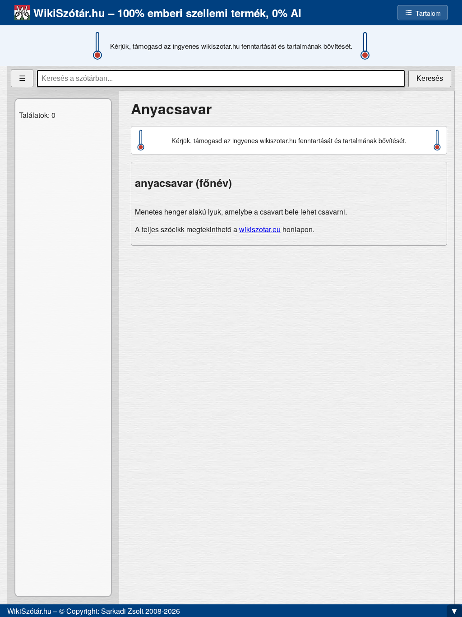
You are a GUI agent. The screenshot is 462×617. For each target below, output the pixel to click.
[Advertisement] (289, 316)
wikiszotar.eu (260, 229)
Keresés (429, 78)
